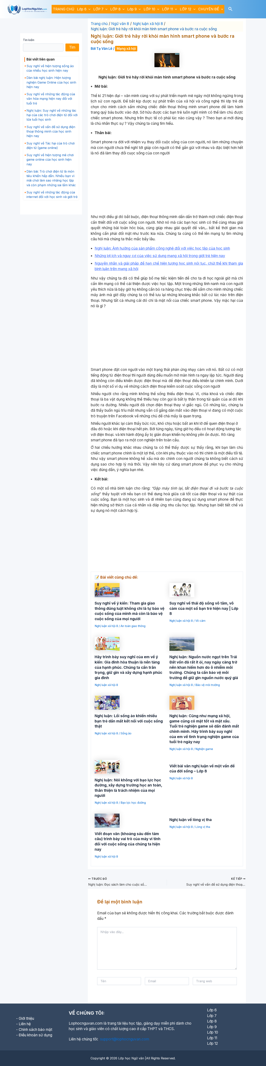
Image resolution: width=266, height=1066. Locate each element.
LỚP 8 (115, 9)
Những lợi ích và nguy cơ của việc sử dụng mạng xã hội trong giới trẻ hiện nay (160, 256)
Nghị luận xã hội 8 (106, 626)
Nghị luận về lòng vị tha (190, 820)
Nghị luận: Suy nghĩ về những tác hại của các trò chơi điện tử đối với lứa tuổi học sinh (52, 115)
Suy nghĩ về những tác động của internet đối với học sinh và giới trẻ (52, 194)
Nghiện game (204, 749)
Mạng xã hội (126, 49)
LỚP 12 (185, 9)
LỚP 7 (98, 9)
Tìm (72, 47)
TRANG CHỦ (63, 9)
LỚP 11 (167, 9)
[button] (88, 9)
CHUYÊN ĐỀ (208, 9)
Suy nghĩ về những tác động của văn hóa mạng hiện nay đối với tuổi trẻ (50, 98)
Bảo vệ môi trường (207, 685)
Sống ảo (126, 733)
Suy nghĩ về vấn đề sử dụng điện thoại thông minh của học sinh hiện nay (50, 131)
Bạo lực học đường (133, 802)
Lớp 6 (81, 9)
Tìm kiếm (28, 40)
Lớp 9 (132, 9)
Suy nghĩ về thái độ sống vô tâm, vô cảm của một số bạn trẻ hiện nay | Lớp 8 (203, 608)
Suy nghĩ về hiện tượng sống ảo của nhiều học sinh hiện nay (50, 68)
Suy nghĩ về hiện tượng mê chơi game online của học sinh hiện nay (50, 159)
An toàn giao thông (133, 626)
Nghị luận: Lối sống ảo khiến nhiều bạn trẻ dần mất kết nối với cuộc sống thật (129, 721)
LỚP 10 (149, 9)
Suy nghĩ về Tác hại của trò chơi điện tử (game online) (50, 145)
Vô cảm (200, 621)
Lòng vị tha (202, 827)
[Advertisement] (167, 185)
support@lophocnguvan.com (124, 1039)
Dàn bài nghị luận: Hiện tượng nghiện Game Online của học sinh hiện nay (51, 82)
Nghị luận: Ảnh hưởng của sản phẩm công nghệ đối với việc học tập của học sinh (162, 248)
